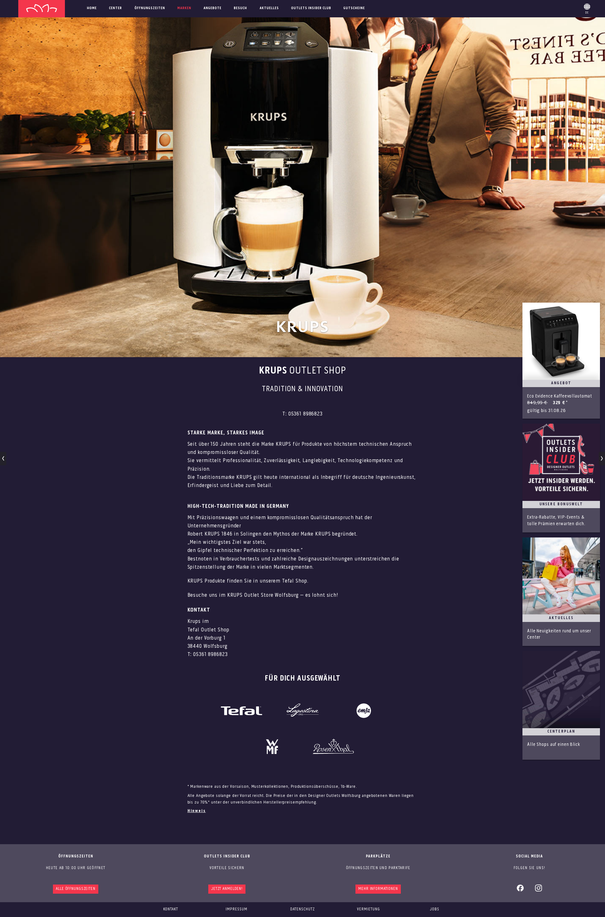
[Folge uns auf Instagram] (538, 890)
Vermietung (368, 909)
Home (92, 8)
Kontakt (170, 909)
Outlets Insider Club (311, 8)
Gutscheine (354, 8)
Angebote (213, 8)
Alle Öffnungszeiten (75, 889)
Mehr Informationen (378, 889)
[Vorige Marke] (3, 459)
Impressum (236, 909)
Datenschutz (302, 909)
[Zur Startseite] (41, 8)
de (587, 7)
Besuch (240, 8)
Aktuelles (269, 8)
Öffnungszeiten (150, 8)
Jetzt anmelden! (227, 889)
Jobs (434, 909)
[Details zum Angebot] (561, 361)
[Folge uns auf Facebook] (520, 890)
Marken (184, 8)
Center (115, 8)
